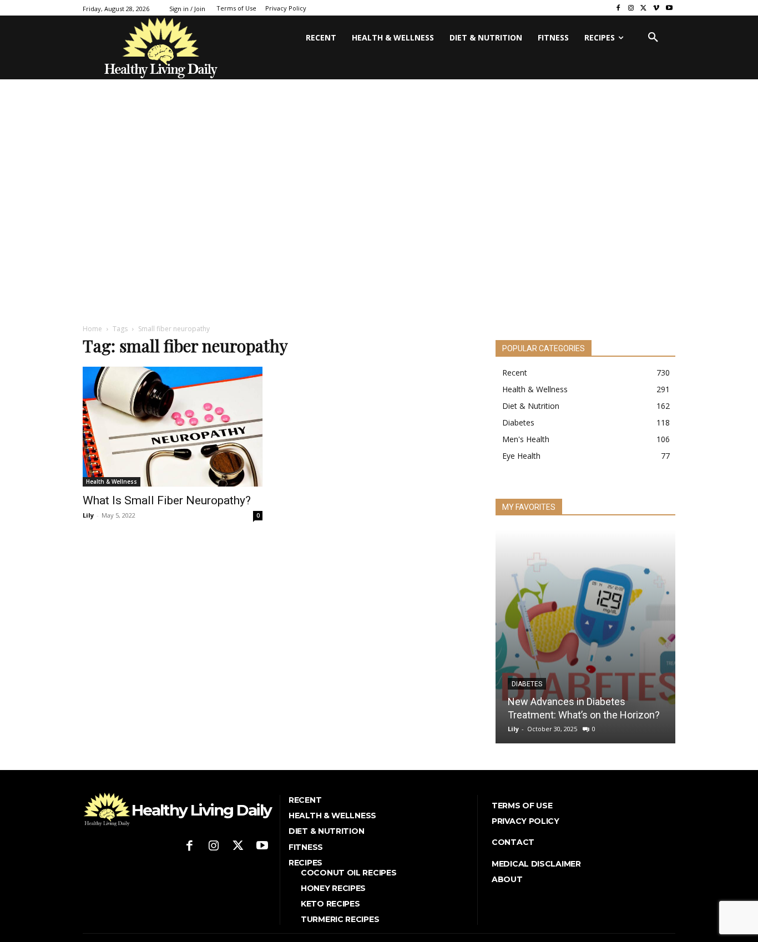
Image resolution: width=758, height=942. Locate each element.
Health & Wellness (111, 481)
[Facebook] (618, 8)
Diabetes (527, 684)
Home (92, 328)
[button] (653, 38)
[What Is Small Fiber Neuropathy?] (172, 427)
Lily (88, 515)
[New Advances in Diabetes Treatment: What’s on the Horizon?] (585, 636)
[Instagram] (631, 8)
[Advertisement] (379, 228)
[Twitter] (644, 8)
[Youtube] (669, 8)
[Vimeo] (656, 8)
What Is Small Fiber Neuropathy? (167, 500)
